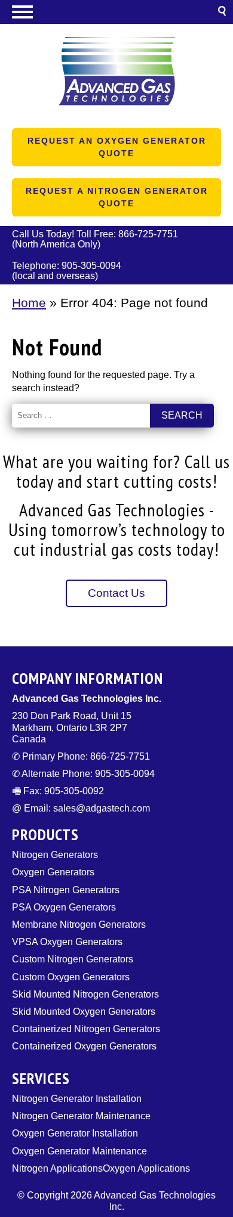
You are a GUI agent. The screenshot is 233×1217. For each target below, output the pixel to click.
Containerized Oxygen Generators (84, 1046)
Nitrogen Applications (57, 1168)
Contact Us (116, 593)
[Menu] (116, 12)
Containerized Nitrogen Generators (86, 1029)
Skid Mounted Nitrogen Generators (85, 994)
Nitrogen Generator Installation (77, 1099)
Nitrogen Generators (55, 855)
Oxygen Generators (53, 872)
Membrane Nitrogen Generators (79, 924)
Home (29, 302)
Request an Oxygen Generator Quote (116, 147)
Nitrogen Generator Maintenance (81, 1116)
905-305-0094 (91, 266)
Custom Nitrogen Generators (72, 959)
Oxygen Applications (146, 1168)
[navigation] (116, 12)
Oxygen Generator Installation (75, 1133)
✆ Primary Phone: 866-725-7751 (81, 756)
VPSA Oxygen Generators (67, 942)
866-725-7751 (148, 234)
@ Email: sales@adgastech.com (81, 808)
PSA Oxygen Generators (64, 907)
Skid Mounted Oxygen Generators (83, 1012)
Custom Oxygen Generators (71, 977)
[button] (222, 13)
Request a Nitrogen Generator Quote (117, 197)
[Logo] (116, 74)
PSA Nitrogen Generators (65, 890)
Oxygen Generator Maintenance (79, 1151)
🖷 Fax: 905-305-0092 (58, 791)
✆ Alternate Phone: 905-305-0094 (83, 774)
